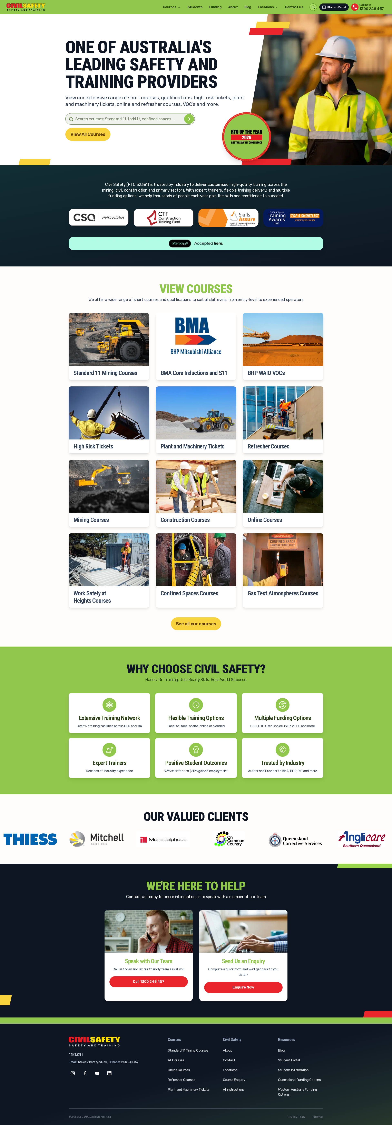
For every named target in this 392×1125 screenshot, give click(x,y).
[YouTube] (97, 1073)
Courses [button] (169, 7)
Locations (230, 1070)
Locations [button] (266, 7)
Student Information (293, 1070)
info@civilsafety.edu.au (92, 1062)
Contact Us (294, 7)
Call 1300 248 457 (148, 981)
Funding (215, 7)
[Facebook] (85, 1073)
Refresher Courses (181, 1080)
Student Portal (336, 7)
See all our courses (196, 624)
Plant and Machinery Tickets (188, 1090)
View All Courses (87, 134)
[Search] (189, 119)
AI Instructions (233, 1090)
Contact (229, 1060)
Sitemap (318, 1117)
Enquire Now (243, 987)
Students (195, 7)
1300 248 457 (129, 1062)
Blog (247, 7)
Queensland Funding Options (299, 1080)
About (233, 7)
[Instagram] (73, 1073)
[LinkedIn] (109, 1073)
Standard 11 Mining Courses (188, 1050)
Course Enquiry (234, 1080)
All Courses (176, 1060)
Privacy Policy (296, 1117)
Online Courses (179, 1070)
